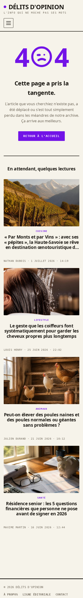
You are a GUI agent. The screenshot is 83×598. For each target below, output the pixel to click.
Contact (62, 594)
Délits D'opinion (36, 7)
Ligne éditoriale (37, 594)
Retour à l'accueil (41, 136)
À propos (11, 594)
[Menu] (8, 23)
